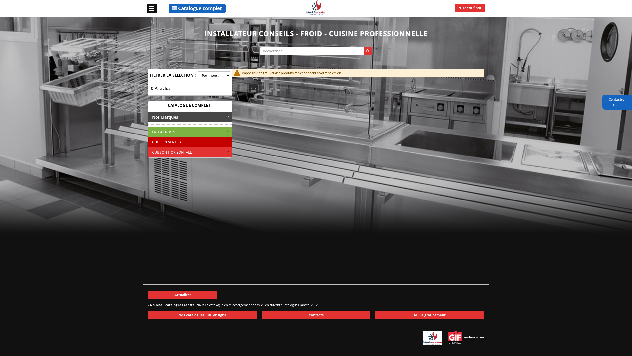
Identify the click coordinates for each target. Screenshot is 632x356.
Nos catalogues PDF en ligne (202, 315)
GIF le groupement (430, 315)
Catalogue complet (199, 8)
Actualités (182, 294)
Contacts (316, 315)
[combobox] (316, 51)
